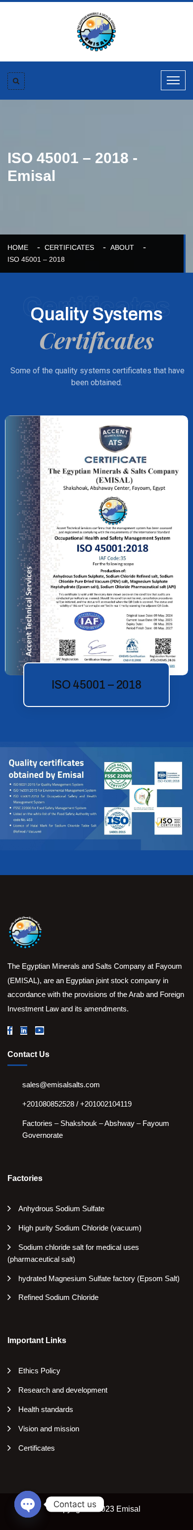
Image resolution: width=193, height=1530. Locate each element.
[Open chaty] (27, 1504)
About (124, 247)
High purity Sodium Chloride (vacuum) (80, 1228)
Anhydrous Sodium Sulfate (61, 1208)
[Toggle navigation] (173, 80)
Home (19, 247)
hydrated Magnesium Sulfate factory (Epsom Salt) (99, 1278)
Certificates (71, 247)
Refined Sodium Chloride (58, 1297)
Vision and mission (48, 1428)
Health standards (45, 1409)
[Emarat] (24, 932)
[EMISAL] (96, 31)
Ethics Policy (39, 1370)
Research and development (62, 1390)
